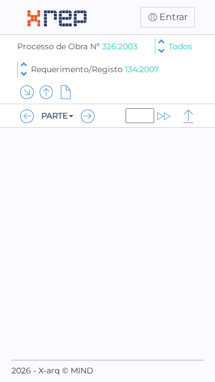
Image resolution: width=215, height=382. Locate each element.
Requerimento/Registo (95, 69)
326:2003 (120, 46)
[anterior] (161, 41)
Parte (54, 116)
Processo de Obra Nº (59, 46)
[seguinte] (161, 51)
